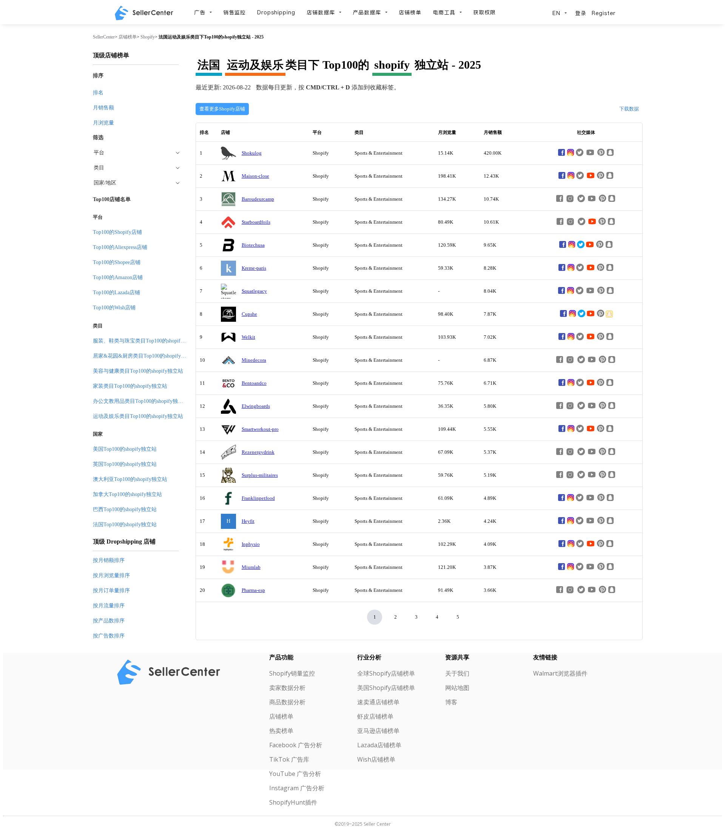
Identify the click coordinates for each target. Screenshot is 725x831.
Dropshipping (276, 12)
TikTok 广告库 (289, 759)
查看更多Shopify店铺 (222, 109)
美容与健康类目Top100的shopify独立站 (138, 371)
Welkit (248, 337)
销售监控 (234, 12)
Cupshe (249, 314)
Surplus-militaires (260, 475)
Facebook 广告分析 (295, 745)
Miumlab (251, 567)
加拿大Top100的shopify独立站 (127, 494)
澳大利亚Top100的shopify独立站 (130, 479)
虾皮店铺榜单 (375, 716)
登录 (580, 13)
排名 (98, 92)
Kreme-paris (254, 268)
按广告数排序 (109, 636)
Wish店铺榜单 (376, 759)
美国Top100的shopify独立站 (125, 449)
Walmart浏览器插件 (560, 673)
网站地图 (457, 688)
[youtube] (590, 178)
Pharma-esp (253, 590)
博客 (451, 702)
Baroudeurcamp (258, 199)
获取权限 (484, 12)
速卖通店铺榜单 (378, 702)
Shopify (147, 37)
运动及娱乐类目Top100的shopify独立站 (138, 416)
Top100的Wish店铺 (114, 307)
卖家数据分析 (287, 688)
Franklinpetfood (258, 498)
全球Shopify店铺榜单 (386, 673)
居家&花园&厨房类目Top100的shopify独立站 (145, 356)
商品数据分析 (287, 702)
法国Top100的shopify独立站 (125, 524)
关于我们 (457, 673)
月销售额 (103, 108)
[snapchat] (609, 316)
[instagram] (570, 155)
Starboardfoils (256, 222)
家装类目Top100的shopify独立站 (130, 386)
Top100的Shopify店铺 (117, 232)
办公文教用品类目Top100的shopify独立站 (140, 401)
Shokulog (252, 153)
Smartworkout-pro (260, 429)
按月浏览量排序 (111, 575)
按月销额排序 (109, 560)
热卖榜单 (281, 731)
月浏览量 (103, 123)
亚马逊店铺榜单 (378, 731)
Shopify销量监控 (292, 673)
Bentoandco (254, 383)
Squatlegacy (254, 291)
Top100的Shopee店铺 (116, 262)
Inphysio (251, 544)
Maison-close (255, 176)
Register (603, 13)
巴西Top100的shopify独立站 (125, 509)
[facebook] (561, 155)
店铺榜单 (410, 12)
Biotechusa (253, 245)
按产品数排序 (109, 621)
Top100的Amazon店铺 (118, 277)
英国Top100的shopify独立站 (125, 464)
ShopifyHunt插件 (293, 802)
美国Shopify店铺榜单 (386, 688)
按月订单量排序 (111, 590)
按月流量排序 (109, 605)
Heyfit (248, 521)
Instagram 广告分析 (296, 788)
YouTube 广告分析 (295, 774)
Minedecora (254, 360)
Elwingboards (256, 406)
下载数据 (629, 109)
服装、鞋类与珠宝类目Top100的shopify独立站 (146, 341)
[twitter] (580, 247)
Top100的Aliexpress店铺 (120, 247)
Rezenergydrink (258, 452)
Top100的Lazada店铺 (116, 292)
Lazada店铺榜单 (379, 745)
